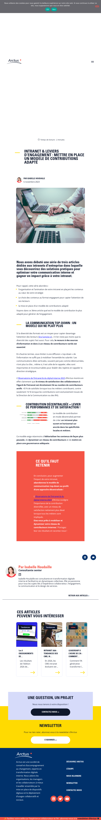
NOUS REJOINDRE (73, 776)
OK (47, 9)
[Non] (97, 6)
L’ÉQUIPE (70, 769)
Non (54, 9)
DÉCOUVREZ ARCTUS (75, 762)
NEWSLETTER (71, 783)
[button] (92, 62)
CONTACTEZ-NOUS (74, 790)
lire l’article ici (45, 336)
